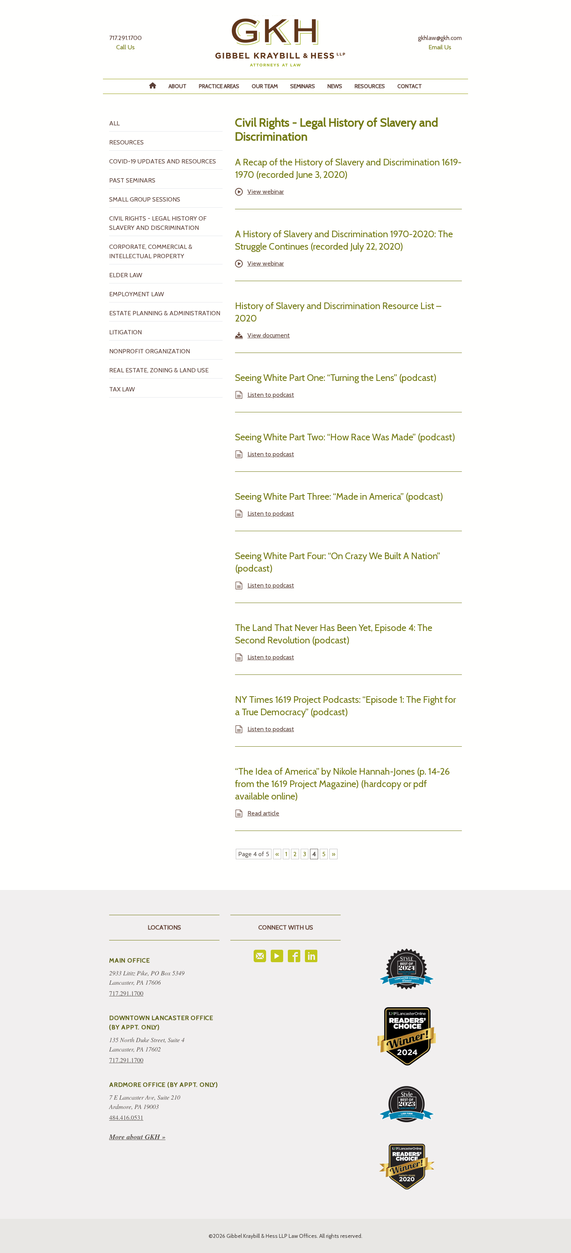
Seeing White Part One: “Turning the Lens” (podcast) (336, 377)
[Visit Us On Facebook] (294, 956)
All (114, 123)
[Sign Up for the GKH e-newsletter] (260, 956)
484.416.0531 (126, 1117)
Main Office (129, 960)
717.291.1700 (126, 993)
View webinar (265, 191)
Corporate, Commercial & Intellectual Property (150, 251)
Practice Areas (219, 86)
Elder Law (125, 275)
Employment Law (136, 294)
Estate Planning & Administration (164, 313)
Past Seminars (132, 180)
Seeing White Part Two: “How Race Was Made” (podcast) (345, 437)
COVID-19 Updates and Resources (162, 161)
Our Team (265, 86)
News (334, 86)
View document (268, 335)
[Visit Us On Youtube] (277, 956)
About (177, 86)
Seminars (302, 86)
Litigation (125, 332)
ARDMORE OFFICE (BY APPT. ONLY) (163, 1084)
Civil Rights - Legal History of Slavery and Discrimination (158, 223)
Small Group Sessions (144, 199)
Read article (263, 813)
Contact (409, 86)
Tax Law (122, 389)
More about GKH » (137, 1137)
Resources (370, 86)
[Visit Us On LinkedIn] (311, 956)
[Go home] (280, 43)
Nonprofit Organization (149, 351)
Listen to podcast (270, 394)
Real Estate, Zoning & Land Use (159, 370)
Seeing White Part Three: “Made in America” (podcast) (339, 496)
